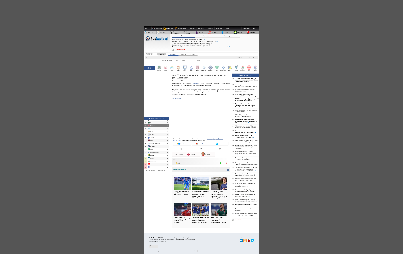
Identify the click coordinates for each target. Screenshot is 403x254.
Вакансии (182, 251)
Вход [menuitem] (254, 28)
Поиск (227, 28)
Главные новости (180, 49)
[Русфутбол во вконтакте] (241, 241)
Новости (245, 57)
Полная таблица (150, 170)
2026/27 (239, 57)
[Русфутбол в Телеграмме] (252, 241)
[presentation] (159, 54)
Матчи (255, 57)
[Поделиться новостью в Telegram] (181, 149)
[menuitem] (180, 28)
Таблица (250, 57)
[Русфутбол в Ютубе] (249, 241)
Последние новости (245, 75)
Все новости (238, 219)
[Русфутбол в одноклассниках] (245, 241)
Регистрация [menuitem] (246, 28)
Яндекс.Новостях (218, 139)
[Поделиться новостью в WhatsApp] (220, 149)
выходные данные (190, 239)
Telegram (210, 139)
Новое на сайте (192, 251)
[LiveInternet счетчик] (153, 247)
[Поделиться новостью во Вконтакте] (200, 149)
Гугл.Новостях (177, 140)
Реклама (201, 251)
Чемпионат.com (176, 98)
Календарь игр (162, 170)
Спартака (196, 83)
